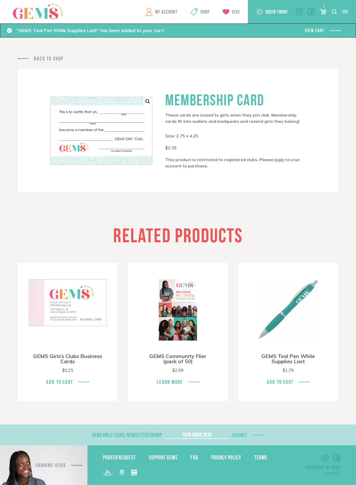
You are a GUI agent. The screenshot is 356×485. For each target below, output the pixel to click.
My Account (166, 12)
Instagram (299, 11)
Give (236, 12)
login (279, 159)
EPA (134, 473)
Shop (205, 12)
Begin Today (277, 12)
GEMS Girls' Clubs (38, 11)
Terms (260, 457)
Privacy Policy (226, 457)
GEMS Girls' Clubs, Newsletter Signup (127, 435)
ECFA (122, 472)
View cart (314, 30)
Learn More (170, 382)
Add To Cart (59, 382)
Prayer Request (119, 457)
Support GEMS (163, 457)
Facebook (311, 11)
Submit (240, 435)
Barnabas (108, 473)
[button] (147, 101)
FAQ (194, 457)
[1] (323, 12)
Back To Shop (49, 58)
